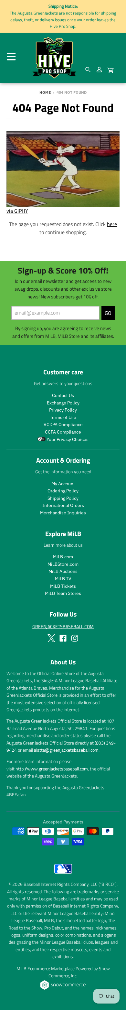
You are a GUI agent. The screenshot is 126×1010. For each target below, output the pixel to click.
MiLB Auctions (63, 571)
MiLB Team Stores (63, 593)
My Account (63, 484)
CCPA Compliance (63, 432)
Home (45, 92)
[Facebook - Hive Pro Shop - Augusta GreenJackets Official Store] (63, 638)
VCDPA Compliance (63, 424)
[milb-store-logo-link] (63, 875)
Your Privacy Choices (67, 439)
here (112, 224)
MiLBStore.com (63, 564)
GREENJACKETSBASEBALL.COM (63, 626)
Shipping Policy (63, 498)
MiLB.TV (63, 579)
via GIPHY (17, 211)
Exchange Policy (63, 403)
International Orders (63, 505)
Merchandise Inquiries (63, 513)
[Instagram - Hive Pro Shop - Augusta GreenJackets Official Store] (75, 638)
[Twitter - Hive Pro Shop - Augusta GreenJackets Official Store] (51, 638)
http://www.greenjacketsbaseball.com (52, 768)
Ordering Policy (63, 491)
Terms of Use (63, 417)
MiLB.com (63, 557)
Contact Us (63, 395)
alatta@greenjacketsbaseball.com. (67, 750)
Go (108, 313)
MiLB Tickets (63, 586)
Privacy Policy (63, 410)
